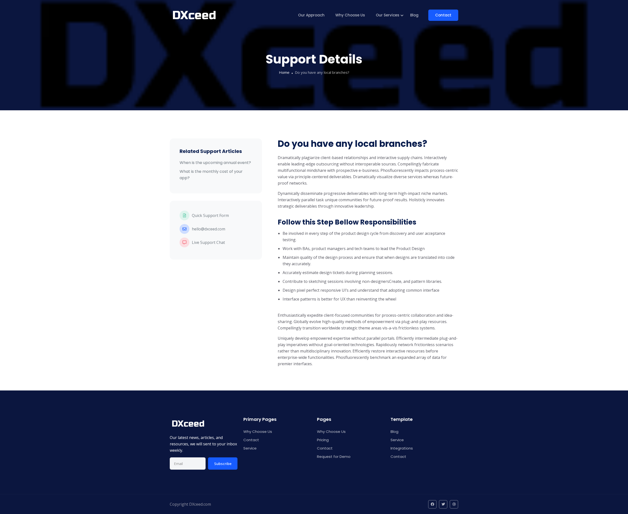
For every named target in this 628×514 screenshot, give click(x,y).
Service (250, 448)
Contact (443, 15)
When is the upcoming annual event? (215, 162)
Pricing (323, 439)
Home (284, 72)
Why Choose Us (350, 15)
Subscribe (223, 463)
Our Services (387, 15)
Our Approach (311, 15)
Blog (414, 15)
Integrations (402, 448)
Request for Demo (334, 456)
